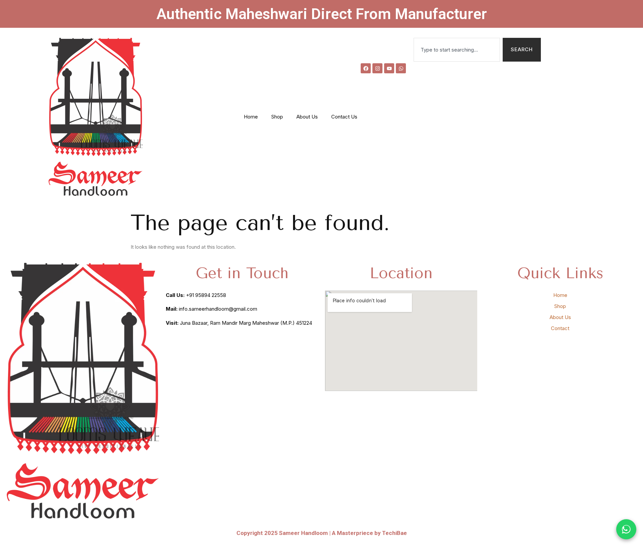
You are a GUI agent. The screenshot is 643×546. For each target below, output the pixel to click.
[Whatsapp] (401, 68)
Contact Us (344, 116)
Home (251, 116)
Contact (560, 328)
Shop (277, 116)
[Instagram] (377, 68)
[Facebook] (366, 68)
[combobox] (457, 50)
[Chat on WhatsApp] (626, 529)
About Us (307, 116)
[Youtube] (389, 68)
